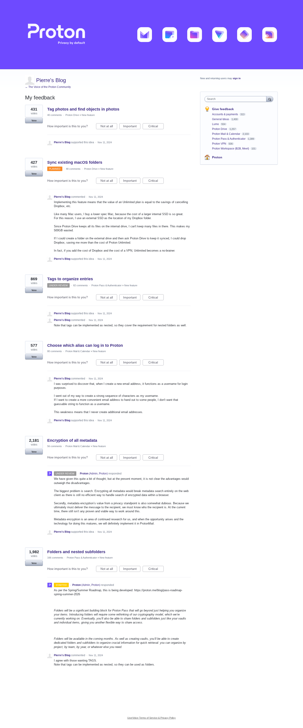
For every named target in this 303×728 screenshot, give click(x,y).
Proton (217, 157)
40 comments (54, 115)
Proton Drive (72, 115)
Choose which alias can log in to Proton (85, 345)
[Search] (269, 99)
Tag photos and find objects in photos (83, 109)
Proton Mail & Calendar (77, 351)
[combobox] (236, 99)
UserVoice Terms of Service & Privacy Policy (151, 717)
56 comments (54, 446)
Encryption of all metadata (72, 440)
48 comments (73, 168)
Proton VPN (219, 143)
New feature (88, 115)
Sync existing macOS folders (74, 162)
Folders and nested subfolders (76, 552)
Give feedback (223, 109)
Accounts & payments (225, 114)
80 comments (54, 351)
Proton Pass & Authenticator (106, 285)
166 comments (55, 557)
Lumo (216, 124)
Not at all (108, 126)
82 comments (80, 285)
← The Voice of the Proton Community (48, 87)
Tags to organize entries (70, 279)
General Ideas (221, 119)
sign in (237, 78)
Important (131, 126)
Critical (156, 126)
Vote (34, 120)
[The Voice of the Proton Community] (151, 35)
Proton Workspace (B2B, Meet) (231, 148)
